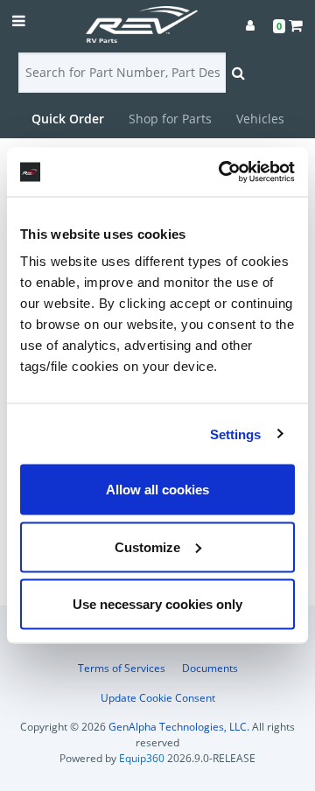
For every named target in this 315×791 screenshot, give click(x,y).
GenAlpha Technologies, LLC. (178, 726)
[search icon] (238, 72)
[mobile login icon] (250, 25)
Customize (147, 546)
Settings (236, 433)
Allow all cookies (157, 489)
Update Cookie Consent (158, 697)
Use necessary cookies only (157, 604)
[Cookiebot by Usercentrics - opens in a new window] (222, 172)
